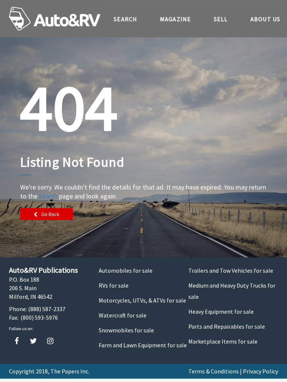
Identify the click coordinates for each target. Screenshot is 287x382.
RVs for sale (114, 285)
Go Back (50, 214)
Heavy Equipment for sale (221, 311)
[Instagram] (50, 341)
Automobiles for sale (125, 270)
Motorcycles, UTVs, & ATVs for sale (142, 300)
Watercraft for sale (122, 315)
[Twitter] (33, 341)
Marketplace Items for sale (222, 341)
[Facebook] (16, 341)
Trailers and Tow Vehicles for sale (230, 270)
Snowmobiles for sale (126, 330)
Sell (221, 19)
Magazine (175, 19)
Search (126, 19)
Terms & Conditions (213, 371)
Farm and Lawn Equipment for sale (143, 345)
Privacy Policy (260, 371)
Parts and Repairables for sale (226, 326)
